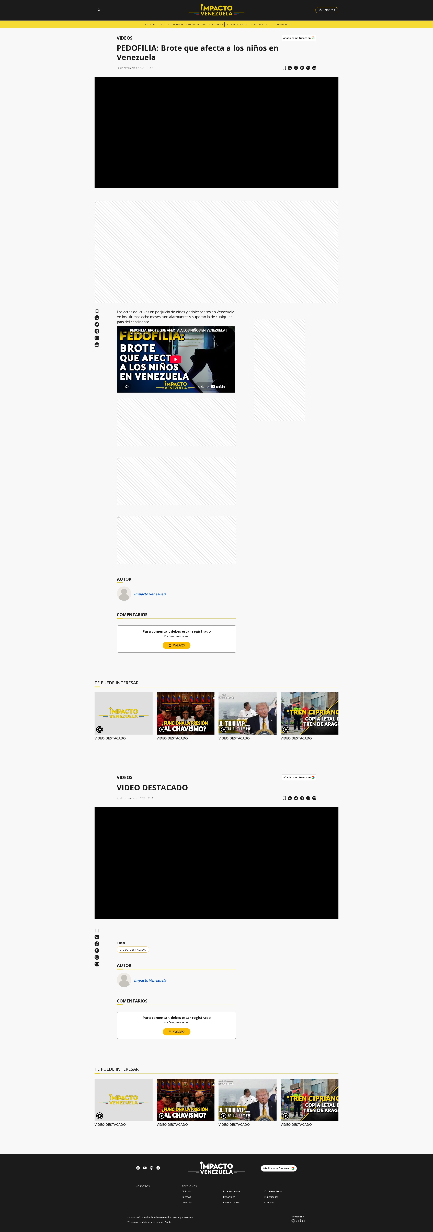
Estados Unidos (196, 24)
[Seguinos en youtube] (145, 1168)
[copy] (314, 68)
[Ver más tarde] (284, 68)
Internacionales (236, 24)
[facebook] (296, 68)
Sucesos (163, 24)
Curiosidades (282, 24)
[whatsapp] (290, 68)
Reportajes (216, 24)
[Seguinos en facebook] (158, 1168)
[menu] (98, 10)
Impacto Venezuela (150, 594)
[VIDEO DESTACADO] (124, 713)
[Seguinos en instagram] (151, 1168)
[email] (308, 68)
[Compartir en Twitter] (302, 68)
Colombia (178, 24)
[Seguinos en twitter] (138, 1168)
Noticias (150, 24)
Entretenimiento (260, 24)
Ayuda (168, 1222)
